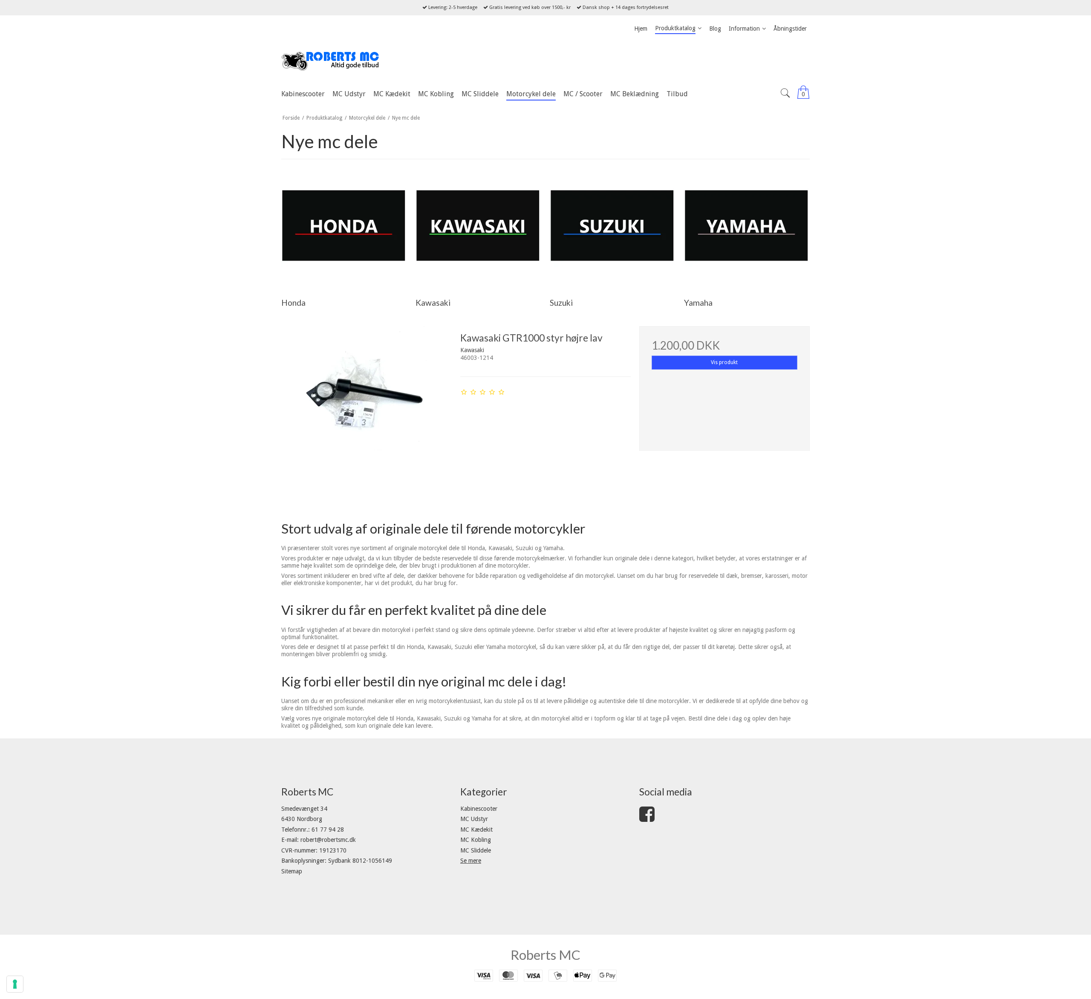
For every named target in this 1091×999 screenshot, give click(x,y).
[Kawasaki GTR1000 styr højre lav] (366, 411)
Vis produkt (724, 362)
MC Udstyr (474, 818)
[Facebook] (647, 818)
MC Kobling (475, 839)
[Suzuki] (612, 227)
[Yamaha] (746, 227)
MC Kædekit (476, 829)
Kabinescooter (478, 808)
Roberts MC (545, 955)
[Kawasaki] (478, 227)
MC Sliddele (475, 850)
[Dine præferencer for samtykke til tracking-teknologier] (15, 984)
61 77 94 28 (328, 829)
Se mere (470, 860)
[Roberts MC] (545, 61)
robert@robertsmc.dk (328, 839)
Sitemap (291, 871)
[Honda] (343, 227)
